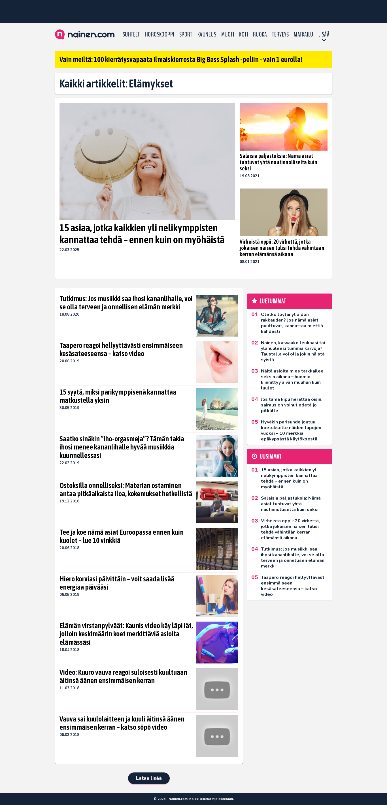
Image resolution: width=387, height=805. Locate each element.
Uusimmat (271, 456)
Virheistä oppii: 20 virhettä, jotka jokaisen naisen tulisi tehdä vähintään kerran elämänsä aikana (282, 247)
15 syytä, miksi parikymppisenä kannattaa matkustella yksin (117, 396)
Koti (243, 34)
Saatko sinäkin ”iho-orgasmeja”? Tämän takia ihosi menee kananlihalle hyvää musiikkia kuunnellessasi (121, 447)
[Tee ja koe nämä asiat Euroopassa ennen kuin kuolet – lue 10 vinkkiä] (217, 549)
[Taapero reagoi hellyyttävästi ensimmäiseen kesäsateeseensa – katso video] (217, 362)
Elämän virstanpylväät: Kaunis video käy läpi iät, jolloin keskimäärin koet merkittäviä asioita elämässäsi (126, 634)
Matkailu (303, 34)
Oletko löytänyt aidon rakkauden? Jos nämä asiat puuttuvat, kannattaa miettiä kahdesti (292, 323)
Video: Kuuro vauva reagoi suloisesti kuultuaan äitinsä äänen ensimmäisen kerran (123, 676)
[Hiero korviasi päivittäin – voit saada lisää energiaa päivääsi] (217, 596)
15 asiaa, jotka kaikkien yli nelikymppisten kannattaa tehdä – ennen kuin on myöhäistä (141, 233)
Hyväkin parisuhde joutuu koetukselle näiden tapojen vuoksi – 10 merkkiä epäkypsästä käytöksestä (291, 430)
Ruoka (260, 34)
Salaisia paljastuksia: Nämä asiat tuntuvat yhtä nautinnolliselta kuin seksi (278, 162)
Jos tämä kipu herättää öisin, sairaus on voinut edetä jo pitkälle (291, 405)
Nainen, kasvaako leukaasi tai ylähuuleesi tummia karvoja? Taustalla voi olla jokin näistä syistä (293, 351)
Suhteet (131, 34)
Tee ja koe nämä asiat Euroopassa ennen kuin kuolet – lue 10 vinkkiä (121, 536)
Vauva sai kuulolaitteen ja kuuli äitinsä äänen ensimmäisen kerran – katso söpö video (121, 723)
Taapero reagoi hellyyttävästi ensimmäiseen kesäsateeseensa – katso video (121, 349)
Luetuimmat (273, 301)
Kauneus (206, 34)
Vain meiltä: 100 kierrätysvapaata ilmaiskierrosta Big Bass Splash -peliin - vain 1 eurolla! (181, 59)
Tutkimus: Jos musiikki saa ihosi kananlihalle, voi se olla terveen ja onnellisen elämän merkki (126, 302)
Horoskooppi (159, 34)
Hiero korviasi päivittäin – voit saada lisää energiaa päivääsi (116, 583)
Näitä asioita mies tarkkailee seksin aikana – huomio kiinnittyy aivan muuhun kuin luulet (292, 379)
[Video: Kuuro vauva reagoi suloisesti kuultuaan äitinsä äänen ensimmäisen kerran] (217, 689)
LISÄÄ (323, 34)
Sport (185, 34)
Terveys (280, 34)
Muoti (227, 34)
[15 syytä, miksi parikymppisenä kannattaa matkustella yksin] (217, 409)
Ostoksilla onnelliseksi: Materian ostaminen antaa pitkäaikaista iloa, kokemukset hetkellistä (125, 489)
